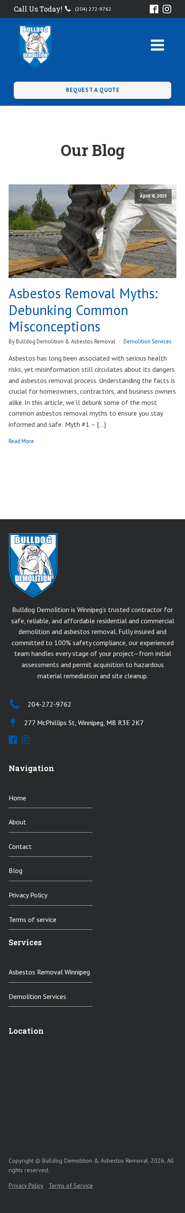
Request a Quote (93, 90)
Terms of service (32, 919)
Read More (21, 441)
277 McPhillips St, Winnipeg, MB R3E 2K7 (84, 722)
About (17, 822)
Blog (15, 870)
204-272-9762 (49, 704)
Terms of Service (71, 1185)
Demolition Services (147, 341)
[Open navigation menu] (157, 46)
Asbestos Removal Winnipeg (49, 972)
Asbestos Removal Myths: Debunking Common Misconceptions (83, 309)
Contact (20, 846)
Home (17, 797)
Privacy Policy (28, 895)
